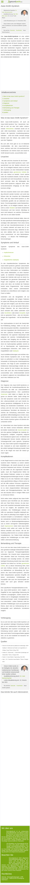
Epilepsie (16, 351)
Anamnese (4, 394)
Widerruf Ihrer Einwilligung (16, 878)
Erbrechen (7, 256)
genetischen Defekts (20, 172)
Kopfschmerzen (9, 252)
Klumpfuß (22, 313)
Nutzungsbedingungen (13, 877)
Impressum (5, 879)
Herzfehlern (8, 313)
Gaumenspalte (22, 430)
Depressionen (9, 526)
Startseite (12, 30)
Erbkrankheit (10, 128)
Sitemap (4, 877)
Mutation (12, 208)
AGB (21, 877)
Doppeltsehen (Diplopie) (11, 260)
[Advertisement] (15, 74)
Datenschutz (5, 878)
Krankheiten (19, 30)
